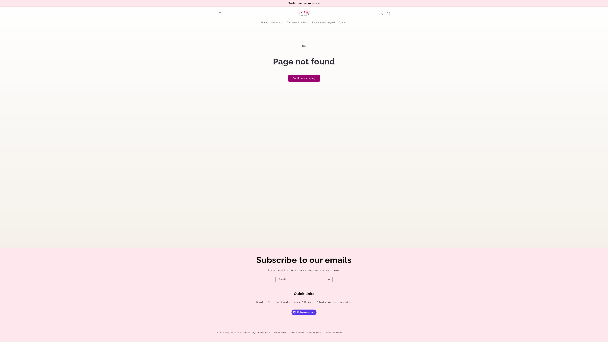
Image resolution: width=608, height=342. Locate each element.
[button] (220, 13)
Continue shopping (304, 78)
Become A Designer (303, 302)
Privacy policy (280, 332)
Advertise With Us (327, 302)
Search (260, 302)
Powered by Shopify (246, 333)
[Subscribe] (328, 279)
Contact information (333, 332)
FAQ (269, 302)
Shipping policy (314, 332)
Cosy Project (230, 333)
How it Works (282, 302)
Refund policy (264, 332)
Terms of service (296, 332)
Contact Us (346, 302)
